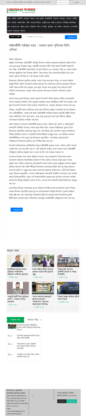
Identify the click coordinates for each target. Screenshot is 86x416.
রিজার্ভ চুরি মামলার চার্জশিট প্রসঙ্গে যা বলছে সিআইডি (67, 272)
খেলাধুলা (62, 18)
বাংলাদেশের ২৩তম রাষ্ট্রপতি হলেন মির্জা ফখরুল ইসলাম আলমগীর (26, 346)
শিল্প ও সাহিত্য (42, 27)
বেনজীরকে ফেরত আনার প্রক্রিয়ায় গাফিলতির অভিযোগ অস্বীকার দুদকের (17, 272)
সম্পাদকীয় (74, 27)
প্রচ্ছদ (9, 18)
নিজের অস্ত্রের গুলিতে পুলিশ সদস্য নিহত (68, 297)
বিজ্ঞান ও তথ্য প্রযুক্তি (37, 18)
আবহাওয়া (16, 31)
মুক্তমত (9, 31)
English (76, 2)
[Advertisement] (44, 10)
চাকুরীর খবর (46, 22)
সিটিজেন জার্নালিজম (69, 22)
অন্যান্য (23, 31)
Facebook (72, 37)
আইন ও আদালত (56, 22)
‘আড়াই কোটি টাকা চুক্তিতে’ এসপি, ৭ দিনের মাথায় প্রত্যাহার (18, 299)
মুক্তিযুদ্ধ (50, 27)
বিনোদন (56, 18)
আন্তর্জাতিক (48, 18)
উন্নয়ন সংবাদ (25, 27)
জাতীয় (14, 18)
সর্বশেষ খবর (15, 319)
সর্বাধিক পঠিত (32, 319)
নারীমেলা (33, 27)
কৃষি (8, 27)
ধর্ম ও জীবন (58, 27)
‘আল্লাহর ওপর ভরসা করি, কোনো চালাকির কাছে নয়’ (28, 355)
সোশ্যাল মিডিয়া (36, 22)
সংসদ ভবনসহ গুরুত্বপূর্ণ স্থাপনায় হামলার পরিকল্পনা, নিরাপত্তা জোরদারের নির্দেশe (42, 300)
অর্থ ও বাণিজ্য (11, 22)
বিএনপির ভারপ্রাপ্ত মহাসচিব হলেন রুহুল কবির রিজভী (28, 337)
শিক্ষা (28, 22)
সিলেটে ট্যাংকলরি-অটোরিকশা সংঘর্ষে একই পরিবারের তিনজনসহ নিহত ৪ (28, 327)
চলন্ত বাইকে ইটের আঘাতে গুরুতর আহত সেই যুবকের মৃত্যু (43, 272)
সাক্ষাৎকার (66, 27)
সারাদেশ (26, 18)
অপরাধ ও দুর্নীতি (71, 18)
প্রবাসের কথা (15, 27)
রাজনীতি (20, 18)
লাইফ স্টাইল (21, 22)
